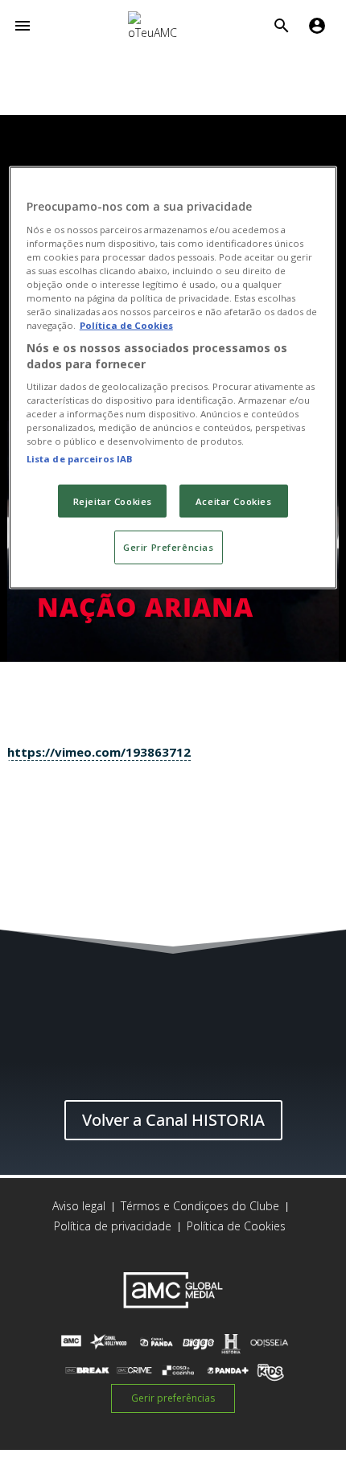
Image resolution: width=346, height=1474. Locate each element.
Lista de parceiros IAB (80, 458)
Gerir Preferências (168, 547)
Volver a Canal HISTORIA (173, 1120)
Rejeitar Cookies (112, 501)
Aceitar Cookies (234, 501)
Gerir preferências (173, 1398)
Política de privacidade (112, 1226)
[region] (173, 377)
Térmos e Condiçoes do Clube (200, 1205)
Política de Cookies (236, 1226)
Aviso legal (78, 1205)
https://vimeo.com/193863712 (99, 752)
